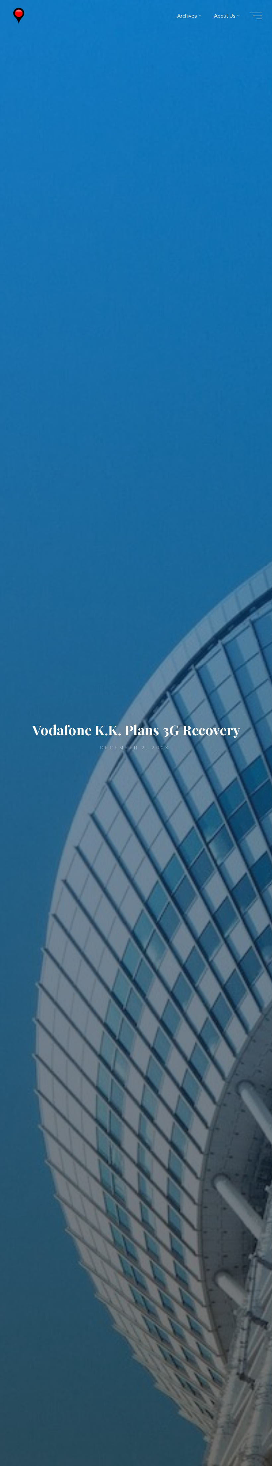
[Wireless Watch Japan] (19, 16)
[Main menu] (256, 16)
